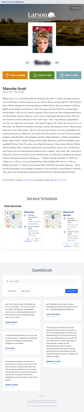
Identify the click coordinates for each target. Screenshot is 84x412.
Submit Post (71, 291)
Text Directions (28, 240)
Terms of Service (48, 402)
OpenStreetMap (44, 406)
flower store (61, 179)
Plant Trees (36, 239)
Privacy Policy (36, 402)
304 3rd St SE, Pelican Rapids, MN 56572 (33, 233)
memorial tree (29, 179)
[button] (13, 217)
